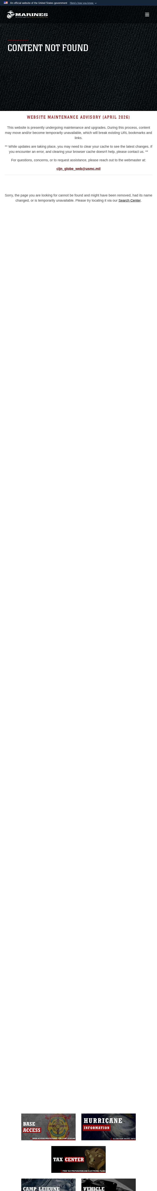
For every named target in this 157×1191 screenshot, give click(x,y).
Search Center (130, 200)
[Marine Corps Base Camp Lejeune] (27, 15)
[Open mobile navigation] (147, 14)
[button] (83, 3)
